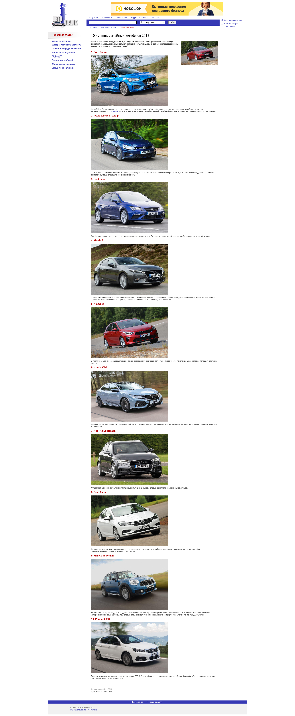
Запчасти (108, 18)
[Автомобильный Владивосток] (63, 28)
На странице (112, 111)
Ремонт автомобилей (62, 60)
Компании (144, 18)
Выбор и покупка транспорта (66, 45)
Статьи (156, 18)
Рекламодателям (108, 27)
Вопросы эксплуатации (63, 52)
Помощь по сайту (154, 702)
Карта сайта (137, 702)
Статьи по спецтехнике (63, 68)
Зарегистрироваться (233, 20)
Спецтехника (94, 18)
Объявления (121, 18)
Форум (133, 18)
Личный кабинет (127, 27)
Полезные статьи (62, 35)
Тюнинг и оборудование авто (66, 48)
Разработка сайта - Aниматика (83, 710)
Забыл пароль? (230, 27)
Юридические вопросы (63, 64)
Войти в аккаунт (231, 24)
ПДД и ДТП (57, 56)
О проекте (92, 27)
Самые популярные (61, 41)
